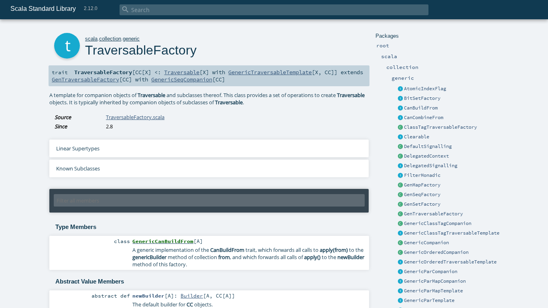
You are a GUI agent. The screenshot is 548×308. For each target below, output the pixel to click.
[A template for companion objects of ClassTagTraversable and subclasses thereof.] (400, 127)
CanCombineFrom (423, 117)
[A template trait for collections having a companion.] (400, 301)
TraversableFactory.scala (135, 117)
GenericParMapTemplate (433, 291)
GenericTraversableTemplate (270, 72)
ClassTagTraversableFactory (440, 127)
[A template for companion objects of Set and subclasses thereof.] (400, 204)
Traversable (181, 72)
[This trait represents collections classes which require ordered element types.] (400, 262)
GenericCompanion (426, 242)
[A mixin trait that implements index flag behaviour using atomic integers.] (400, 89)
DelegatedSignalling (430, 165)
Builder (192, 295)
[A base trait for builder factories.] (400, 108)
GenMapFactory (422, 185)
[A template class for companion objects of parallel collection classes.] (400, 272)
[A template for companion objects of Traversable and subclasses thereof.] (400, 214)
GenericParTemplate (429, 300)
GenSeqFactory (422, 194)
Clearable (416, 137)
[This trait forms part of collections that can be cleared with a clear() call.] (400, 137)
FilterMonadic (422, 175)
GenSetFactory (422, 204)
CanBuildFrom (421, 108)
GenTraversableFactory (433, 214)
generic (131, 39)
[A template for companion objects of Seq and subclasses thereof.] (400, 195)
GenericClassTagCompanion (437, 223)
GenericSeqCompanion (181, 79)
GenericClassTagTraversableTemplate (451, 233)
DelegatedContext (426, 156)
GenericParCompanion (430, 271)
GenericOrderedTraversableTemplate (450, 262)
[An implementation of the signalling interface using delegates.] (400, 166)
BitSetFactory (422, 98)
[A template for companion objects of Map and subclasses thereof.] (400, 185)
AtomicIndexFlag (425, 88)
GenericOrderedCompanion (436, 252)
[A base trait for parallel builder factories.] (400, 118)
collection (110, 39)
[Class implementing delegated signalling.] (400, 156)
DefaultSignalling (428, 146)
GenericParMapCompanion (435, 281)
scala (91, 39)
